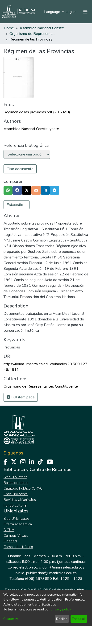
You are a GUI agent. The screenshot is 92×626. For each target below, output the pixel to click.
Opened (10, 541)
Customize (11, 619)
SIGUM (9, 530)
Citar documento (20, 169)
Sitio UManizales (16, 518)
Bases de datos (16, 482)
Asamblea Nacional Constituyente (43, 28)
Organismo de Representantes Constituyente (33, 33)
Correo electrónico (18, 546)
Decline (61, 619)
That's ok (79, 619)
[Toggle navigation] (85, 11)
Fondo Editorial (15, 505)
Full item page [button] (22, 397)
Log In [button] (70, 11)
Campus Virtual (16, 535)
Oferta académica (18, 524)
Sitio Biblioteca (15, 477)
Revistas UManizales (20, 499)
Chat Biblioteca (16, 494)
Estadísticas (16, 204)
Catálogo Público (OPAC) (24, 488)
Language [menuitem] (52, 11)
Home (9, 28)
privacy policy (61, 609)
